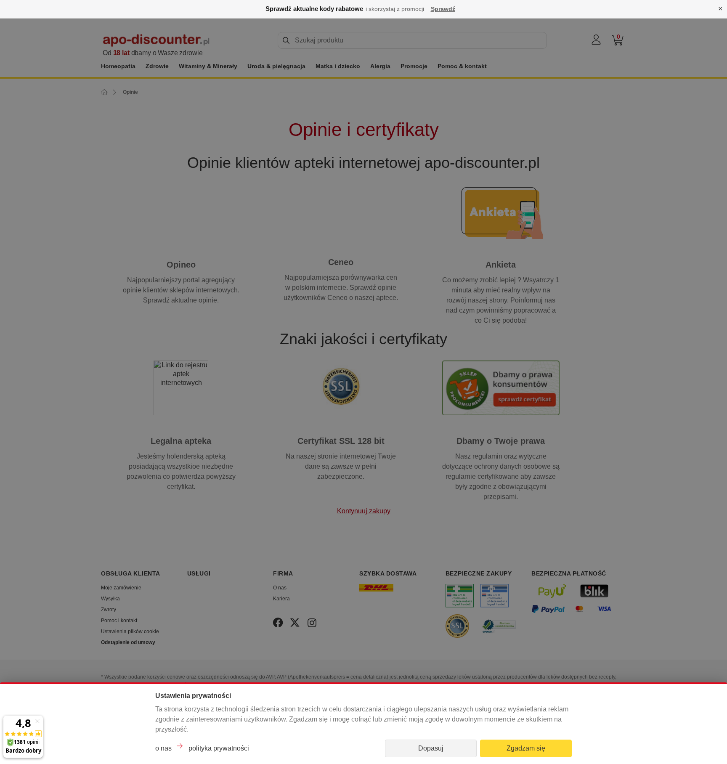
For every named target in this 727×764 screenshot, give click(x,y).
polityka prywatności (218, 748)
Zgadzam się (526, 748)
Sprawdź (443, 8)
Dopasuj (430, 748)
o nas (163, 748)
